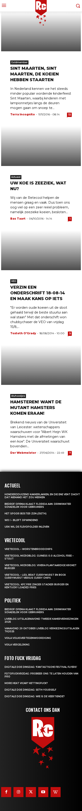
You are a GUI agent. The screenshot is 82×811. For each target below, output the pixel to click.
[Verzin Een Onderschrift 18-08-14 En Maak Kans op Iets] (41, 250)
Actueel (15, 177)
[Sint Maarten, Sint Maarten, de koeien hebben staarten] (41, 31)
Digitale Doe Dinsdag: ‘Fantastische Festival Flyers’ (41, 667)
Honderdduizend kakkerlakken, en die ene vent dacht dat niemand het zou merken (42, 496)
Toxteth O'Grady (23, 333)
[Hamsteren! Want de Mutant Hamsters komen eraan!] (41, 365)
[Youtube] (43, 792)
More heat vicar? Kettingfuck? (26, 683)
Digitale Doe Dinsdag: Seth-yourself (30, 689)
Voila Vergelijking (17, 644)
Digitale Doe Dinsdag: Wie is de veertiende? (35, 696)
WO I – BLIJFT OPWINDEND (21, 520)
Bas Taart (18, 218)
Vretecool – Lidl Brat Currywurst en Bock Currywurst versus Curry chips (35, 576)
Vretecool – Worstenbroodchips (28, 549)
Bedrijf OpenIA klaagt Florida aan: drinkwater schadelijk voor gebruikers (38, 505)
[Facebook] (6, 792)
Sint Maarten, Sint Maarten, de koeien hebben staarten (34, 74)
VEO (13, 281)
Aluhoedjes (18, 395)
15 (69, 114)
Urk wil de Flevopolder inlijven (27, 526)
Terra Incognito (22, 114)
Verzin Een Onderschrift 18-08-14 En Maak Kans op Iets (37, 293)
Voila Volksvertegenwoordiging (28, 638)
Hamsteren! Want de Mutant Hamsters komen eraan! (36, 407)
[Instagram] (18, 792)
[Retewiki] (56, 792)
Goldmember (19, 62)
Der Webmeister (23, 452)
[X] (31, 792)
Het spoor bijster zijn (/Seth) (25, 513)
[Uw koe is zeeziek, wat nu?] (41, 146)
